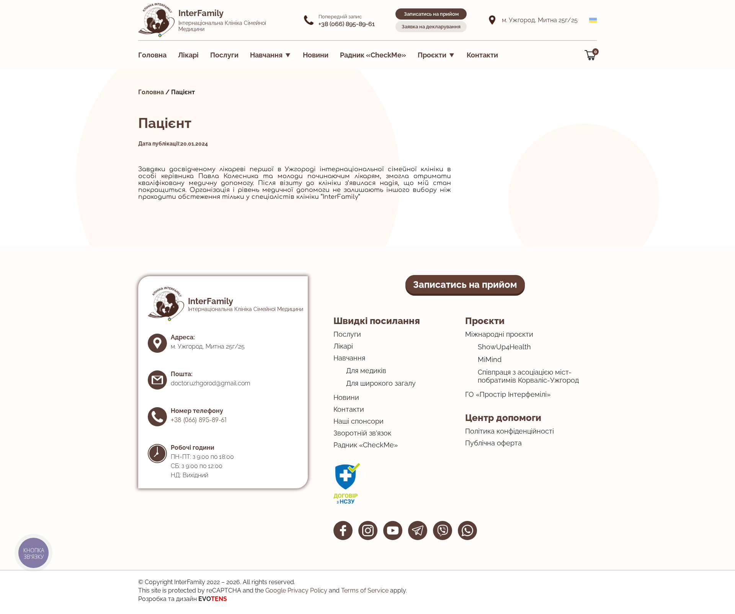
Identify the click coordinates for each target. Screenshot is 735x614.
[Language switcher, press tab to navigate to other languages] (593, 20)
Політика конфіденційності (509, 431)
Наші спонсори (358, 421)
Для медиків (366, 371)
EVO (212, 599)
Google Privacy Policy (296, 590)
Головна (152, 55)
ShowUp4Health (504, 347)
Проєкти (432, 55)
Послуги (224, 55)
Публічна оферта (493, 443)
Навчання (266, 55)
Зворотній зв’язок (362, 433)
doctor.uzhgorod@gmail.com (210, 383)
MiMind (489, 359)
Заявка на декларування (431, 26)
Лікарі (188, 55)
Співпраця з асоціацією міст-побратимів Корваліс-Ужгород (528, 376)
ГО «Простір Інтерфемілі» (507, 394)
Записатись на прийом (431, 14)
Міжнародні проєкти (499, 334)
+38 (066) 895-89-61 (199, 420)
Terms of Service (365, 590)
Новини (315, 55)
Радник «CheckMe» (373, 55)
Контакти (482, 55)
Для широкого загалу (381, 383)
